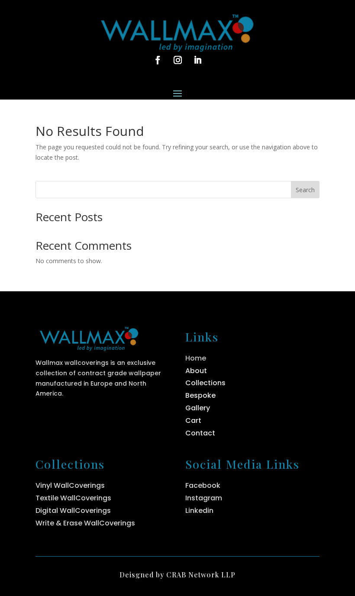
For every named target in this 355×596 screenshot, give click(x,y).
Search (305, 190)
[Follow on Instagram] (177, 60)
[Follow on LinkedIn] (197, 60)
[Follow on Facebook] (157, 60)
